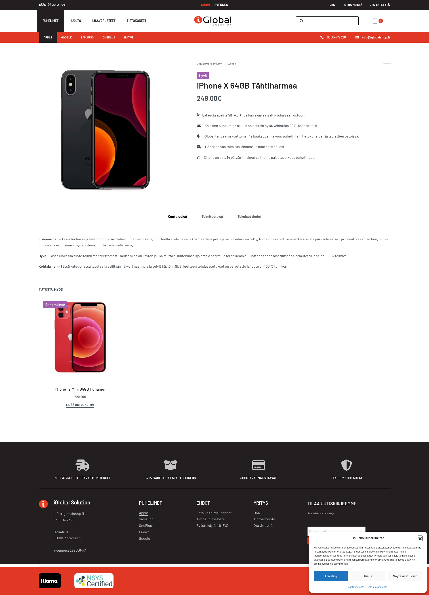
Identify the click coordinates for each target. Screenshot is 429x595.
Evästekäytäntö (355, 586)
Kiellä (368, 576)
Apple (232, 64)
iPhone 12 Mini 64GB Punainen (80, 389)
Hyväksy (331, 576)
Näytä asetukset (405, 576)
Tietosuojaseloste (376, 586)
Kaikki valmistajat (209, 64)
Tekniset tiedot (249, 216)
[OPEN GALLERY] (105, 130)
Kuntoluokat (177, 216)
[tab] (177, 216)
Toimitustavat (212, 216)
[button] (420, 538)
